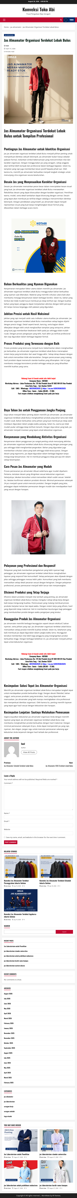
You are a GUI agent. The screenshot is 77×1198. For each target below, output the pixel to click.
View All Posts (29, 752)
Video (71, 20)
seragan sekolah (9, 1111)
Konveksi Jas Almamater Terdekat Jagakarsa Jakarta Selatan (20, 915)
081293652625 (35, 388)
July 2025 (7, 1058)
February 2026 (9, 1023)
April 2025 (7, 1072)
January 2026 (8, 1028)
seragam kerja (8, 1106)
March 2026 (8, 1018)
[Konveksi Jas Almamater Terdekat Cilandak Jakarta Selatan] (56, 867)
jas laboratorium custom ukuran (14, 965)
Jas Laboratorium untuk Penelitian (15, 946)
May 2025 (7, 1068)
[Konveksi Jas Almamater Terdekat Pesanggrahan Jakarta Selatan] (20, 867)
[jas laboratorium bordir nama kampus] (56, 1171)
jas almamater (9, 35)
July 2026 (7, 998)
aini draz (8, 886)
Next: (59, 764)
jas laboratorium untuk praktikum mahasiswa (18, 956)
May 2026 (7, 1008)
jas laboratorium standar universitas (16, 951)
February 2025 (8, 1082)
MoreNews (46, 1195)
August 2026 (8, 993)
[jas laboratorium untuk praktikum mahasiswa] (20, 1171)
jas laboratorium (9, 1101)
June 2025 (7, 1063)
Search (7, 926)
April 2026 (7, 1013)
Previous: (18, 764)
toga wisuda (8, 1116)
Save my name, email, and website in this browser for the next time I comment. (36, 837)
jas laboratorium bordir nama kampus (16, 961)
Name (7, 813)
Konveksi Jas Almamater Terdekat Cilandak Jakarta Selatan (55, 881)
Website (7, 829)
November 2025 (9, 1038)
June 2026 (7, 1003)
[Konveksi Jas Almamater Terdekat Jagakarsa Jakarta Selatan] (20, 900)
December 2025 (9, 1033)
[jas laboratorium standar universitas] (56, 1140)
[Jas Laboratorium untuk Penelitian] (20, 1140)
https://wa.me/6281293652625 (54, 388)
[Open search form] (61, 20)
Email (6, 821)
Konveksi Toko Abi (38, 9)
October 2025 (8, 1043)
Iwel (7, 46)
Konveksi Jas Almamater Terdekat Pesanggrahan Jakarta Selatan (16, 881)
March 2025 (8, 1077)
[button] (4, 20)
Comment (8, 783)
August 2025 (8, 1053)
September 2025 (9, 1048)
